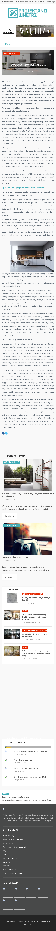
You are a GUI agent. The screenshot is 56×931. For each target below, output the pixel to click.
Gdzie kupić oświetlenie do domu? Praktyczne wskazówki (26, 800)
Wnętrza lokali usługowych (35, 630)
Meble (5, 854)
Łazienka (6, 862)
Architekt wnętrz (9, 835)
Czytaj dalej (9, 516)
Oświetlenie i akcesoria (32, 594)
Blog (25, 611)
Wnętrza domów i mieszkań (14, 847)
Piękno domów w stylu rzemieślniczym (15, 2)
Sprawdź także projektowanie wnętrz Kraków (23, 187)
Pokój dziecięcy (9, 869)
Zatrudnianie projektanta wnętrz (15, 797)
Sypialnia (6, 865)
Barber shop (8, 843)
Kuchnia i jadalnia (11, 53)
